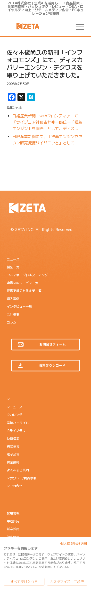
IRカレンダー (16, 414)
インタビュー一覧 (19, 306)
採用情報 (13, 513)
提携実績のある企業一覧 (24, 290)
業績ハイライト (18, 422)
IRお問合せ (14, 485)
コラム (11, 322)
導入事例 (13, 298)
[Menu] (77, 26)
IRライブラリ (16, 430)
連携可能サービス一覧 (22, 282)
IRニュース (14, 407)
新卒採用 (13, 529)
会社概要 (13, 314)
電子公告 (13, 454)
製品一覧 (13, 267)
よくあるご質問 (18, 470)
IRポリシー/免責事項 (21, 478)
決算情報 (13, 438)
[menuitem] (77, 26)
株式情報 (13, 446)
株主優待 (13, 462)
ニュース (13, 259)
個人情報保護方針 (73, 543)
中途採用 (13, 521)
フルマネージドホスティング (27, 275)
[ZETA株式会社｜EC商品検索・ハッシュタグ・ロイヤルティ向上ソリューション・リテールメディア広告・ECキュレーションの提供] (38, 26)
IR (8, 399)
